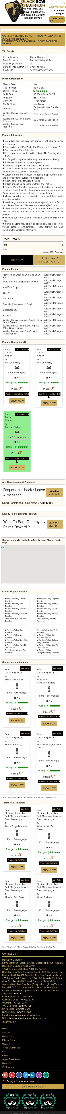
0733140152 (45, 503)
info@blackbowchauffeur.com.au (24, 1014)
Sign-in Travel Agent (11, 1059)
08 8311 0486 (23, 1008)
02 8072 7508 (24, 1011)
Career (5, 1055)
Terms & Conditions (11, 1047)
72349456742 (15, 993)
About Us (6, 1032)
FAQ (4, 1051)
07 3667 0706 (27, 999)
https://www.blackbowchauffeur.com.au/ (27, 1017)
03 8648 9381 (26, 1005)
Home (5, 1028)
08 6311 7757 (20, 1002)
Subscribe (6, 1063)
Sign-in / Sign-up (57, 19)
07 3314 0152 (25, 996)
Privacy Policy (8, 1040)
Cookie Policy (8, 1043)
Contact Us (7, 1036)
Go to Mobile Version (33, 1086)
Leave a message (54, 492)
